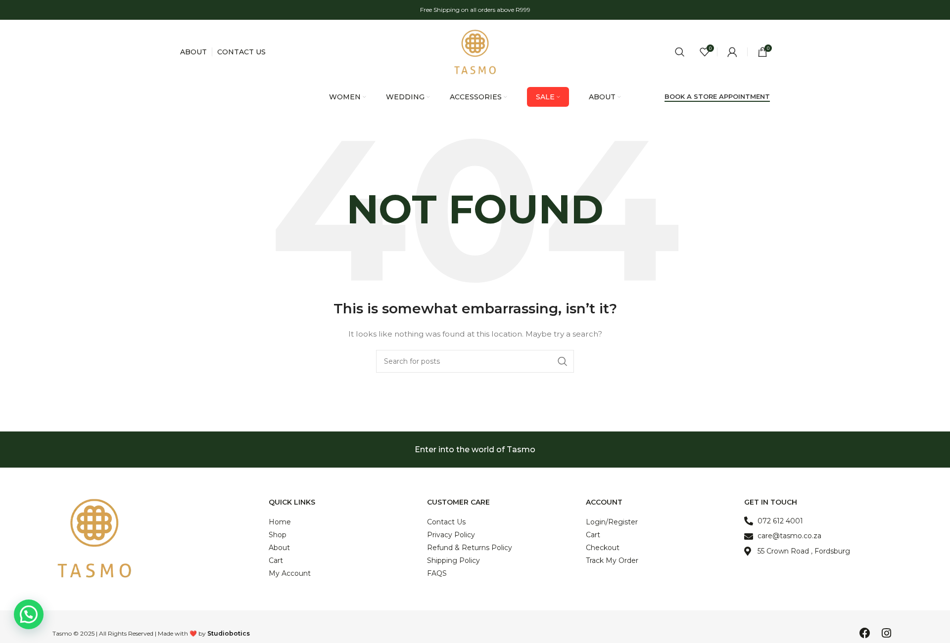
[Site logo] (475, 51)
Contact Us (446, 521)
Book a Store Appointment (717, 96)
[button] (29, 614)
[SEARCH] (562, 361)
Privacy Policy (451, 534)
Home (280, 521)
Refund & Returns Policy (469, 547)
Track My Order (612, 560)
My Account (290, 573)
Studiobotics (228, 633)
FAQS (437, 573)
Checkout (602, 547)
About (279, 547)
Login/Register (612, 521)
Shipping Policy (453, 560)
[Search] (680, 52)
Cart (276, 560)
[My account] (732, 52)
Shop (277, 534)
